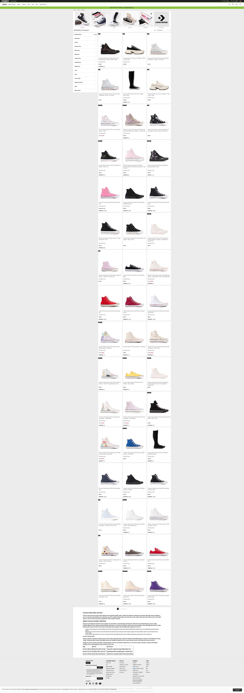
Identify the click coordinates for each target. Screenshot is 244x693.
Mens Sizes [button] (77, 50)
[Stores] (233, 4)
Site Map (107, 678)
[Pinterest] (90, 683)
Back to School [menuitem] (43, 4)
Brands (147, 662)
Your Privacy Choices (139, 668)
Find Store (100, 678)
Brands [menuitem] (18, 4)
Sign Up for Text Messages (91, 665)
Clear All (95, 34)
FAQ (106, 664)
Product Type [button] (78, 78)
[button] (240, 1)
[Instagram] (93, 683)
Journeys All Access (123, 664)
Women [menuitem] (24, 4)
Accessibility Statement (138, 672)
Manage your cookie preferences (31, 689)
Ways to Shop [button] (77, 90)
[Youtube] (100, 683)
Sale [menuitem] (37, 4)
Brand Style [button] (77, 38)
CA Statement (135, 674)
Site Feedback (109, 676)
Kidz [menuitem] (33, 4)
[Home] (4, 4)
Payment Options (109, 674)
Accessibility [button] (235, 1)
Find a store (88, 676)
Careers (134, 662)
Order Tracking (226, 1)
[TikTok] (87, 683)
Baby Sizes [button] (77, 54)
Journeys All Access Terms (138, 676)
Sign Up (88, 662)
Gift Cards (121, 672)
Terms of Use (135, 670)
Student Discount (123, 670)
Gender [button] (76, 42)
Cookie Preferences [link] (137, 683)
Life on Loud (121, 662)
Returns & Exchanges (110, 668)
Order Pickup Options (110, 672)
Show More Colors (102, 61)
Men (147, 666)
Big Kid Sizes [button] (77, 66)
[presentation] (11, 4)
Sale (147, 670)
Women (147, 664)
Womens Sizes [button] (78, 46)
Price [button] (76, 74)
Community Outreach (137, 664)
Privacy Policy (136, 666)
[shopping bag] (240, 4)
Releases (148, 672)
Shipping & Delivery (110, 670)
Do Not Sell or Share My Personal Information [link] (138, 680)
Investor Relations (137, 678)
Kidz (147, 668)
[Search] (229, 4)
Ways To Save (122, 668)
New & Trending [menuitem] (11, 4)
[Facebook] (97, 683)
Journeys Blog (122, 666)
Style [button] (76, 86)
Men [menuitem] (29, 4)
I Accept (237, 690)
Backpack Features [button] (79, 82)
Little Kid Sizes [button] (78, 62)
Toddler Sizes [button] (78, 58)
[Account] (237, 4)
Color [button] (76, 70)
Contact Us (108, 662)
